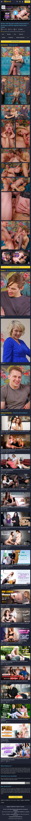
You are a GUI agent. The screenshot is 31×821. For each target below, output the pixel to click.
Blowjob (9, 34)
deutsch (18, 806)
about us (3, 800)
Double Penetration (20, 37)
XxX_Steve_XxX (4, 410)
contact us (7, 800)
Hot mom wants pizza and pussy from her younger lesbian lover (14, 527)
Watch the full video (15, 41)
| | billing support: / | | (15, 801)
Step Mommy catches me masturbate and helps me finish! (13, 604)
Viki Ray (2, 363)
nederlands (13, 806)
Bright (2, 316)
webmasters (27, 800)
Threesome (10, 37)
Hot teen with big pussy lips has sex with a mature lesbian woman (15, 431)
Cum (15, 34)
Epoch (8, 814)
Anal (3, 34)
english (8, 806)
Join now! (15, 797)
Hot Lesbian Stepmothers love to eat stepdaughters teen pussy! (14, 681)
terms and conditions (19, 811)
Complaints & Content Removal (15, 816)
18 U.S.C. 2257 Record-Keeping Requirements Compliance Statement (15, 810)
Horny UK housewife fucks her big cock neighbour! (11, 642)
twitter (2, 802)
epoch (18, 800)
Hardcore (21, 34)
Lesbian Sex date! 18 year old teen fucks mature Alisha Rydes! (14, 489)
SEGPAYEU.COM (14, 814)
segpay (22, 800)
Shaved (3, 37)
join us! (27, 1)
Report (21, 29)
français (22, 806)
